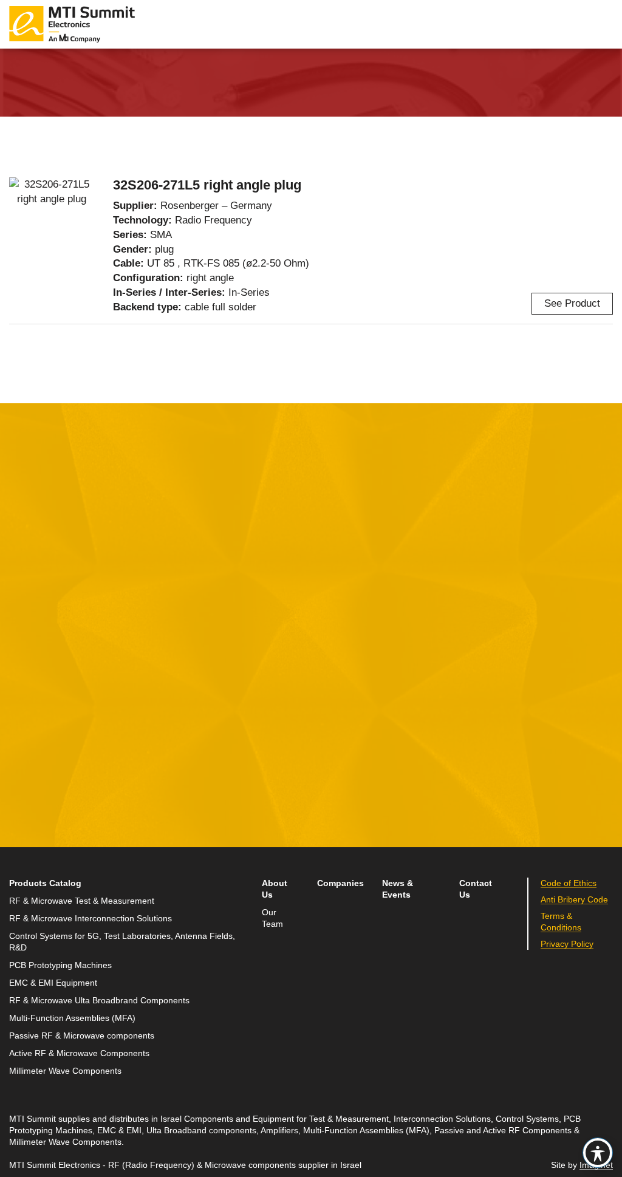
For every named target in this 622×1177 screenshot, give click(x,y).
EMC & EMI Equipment (53, 983)
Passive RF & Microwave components (81, 1035)
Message (234, 619)
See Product (572, 303)
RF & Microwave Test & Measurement (81, 901)
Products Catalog (45, 883)
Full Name (33, 619)
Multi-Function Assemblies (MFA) (72, 1018)
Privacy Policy (567, 944)
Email (22, 675)
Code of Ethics (568, 883)
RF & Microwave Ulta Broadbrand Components (99, 1000)
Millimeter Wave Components (65, 1071)
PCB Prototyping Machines (60, 965)
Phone (24, 732)
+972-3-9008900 (479, 677)
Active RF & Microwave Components (79, 1053)
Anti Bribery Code (574, 899)
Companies (340, 883)
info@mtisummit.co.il (472, 706)
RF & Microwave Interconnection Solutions (90, 918)
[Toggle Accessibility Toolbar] (597, 1152)
